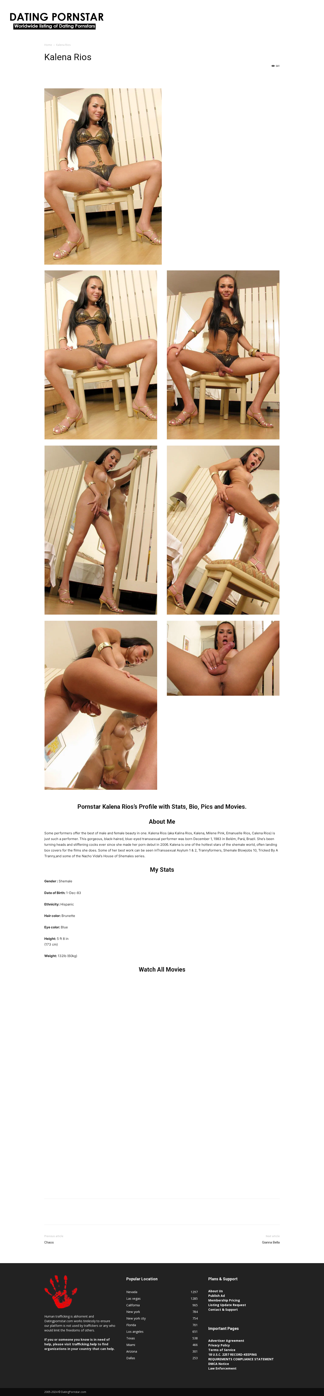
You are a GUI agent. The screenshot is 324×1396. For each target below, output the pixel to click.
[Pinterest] (69, 75)
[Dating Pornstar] (56, 22)
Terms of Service (221, 1350)
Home (48, 45)
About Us (215, 1291)
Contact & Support (223, 1309)
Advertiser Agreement (226, 1340)
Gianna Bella (271, 1242)
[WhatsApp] (79, 75)
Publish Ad (216, 1296)
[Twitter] (58, 75)
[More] (89, 75)
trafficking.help (84, 1344)
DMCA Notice (218, 1364)
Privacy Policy (219, 1345)
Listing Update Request (227, 1305)
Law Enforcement (222, 1368)
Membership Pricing (224, 1300)
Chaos (49, 1242)
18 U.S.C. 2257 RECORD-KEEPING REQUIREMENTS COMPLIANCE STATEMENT (241, 1356)
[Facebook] (48, 75)
